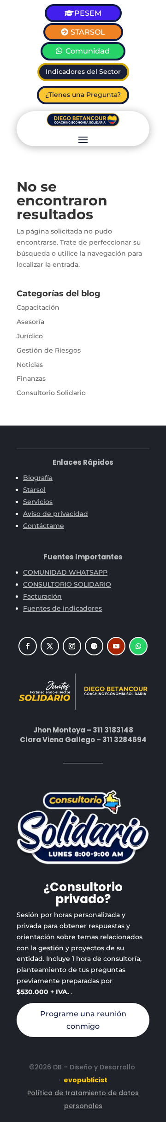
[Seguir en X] (50, 646)
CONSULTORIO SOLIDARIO (67, 584)
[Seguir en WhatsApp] (138, 646)
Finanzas (31, 378)
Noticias (30, 364)
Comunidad (87, 51)
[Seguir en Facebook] (27, 646)
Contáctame (43, 526)
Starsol (34, 490)
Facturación (42, 596)
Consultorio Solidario (51, 393)
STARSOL (88, 32)
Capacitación (38, 307)
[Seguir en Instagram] (72, 646)
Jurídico (30, 336)
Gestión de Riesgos (49, 350)
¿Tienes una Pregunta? (83, 94)
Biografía (38, 478)
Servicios (38, 502)
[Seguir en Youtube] (116, 646)
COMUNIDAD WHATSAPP (65, 572)
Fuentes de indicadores (62, 608)
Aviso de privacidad (55, 514)
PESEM (87, 13)
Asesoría (30, 322)
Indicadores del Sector (83, 71)
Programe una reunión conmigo (83, 1020)
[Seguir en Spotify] (94, 646)
